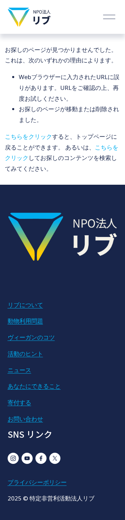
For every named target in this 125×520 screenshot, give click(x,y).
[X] (54, 458)
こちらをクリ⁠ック (28, 136)
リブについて (25, 305)
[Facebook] (41, 458)
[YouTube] (27, 458)
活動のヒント (25, 354)
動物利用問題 (25, 321)
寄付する (19, 402)
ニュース (19, 370)
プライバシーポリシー (37, 482)
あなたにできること (34, 386)
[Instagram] (13, 458)
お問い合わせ (25, 419)
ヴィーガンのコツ (31, 337)
